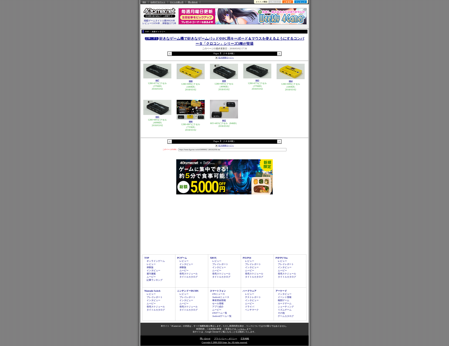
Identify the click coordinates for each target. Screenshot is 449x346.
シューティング (286, 306)
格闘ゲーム (283, 300)
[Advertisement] (224, 223)
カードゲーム (284, 303)
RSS (144, 2)
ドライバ (249, 306)
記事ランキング (155, 280)
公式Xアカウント (157, 2)
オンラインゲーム (156, 261)
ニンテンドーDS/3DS (187, 291)
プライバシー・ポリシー (225, 338)
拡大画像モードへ (226, 57)
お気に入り (275, 2)
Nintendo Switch (152, 291)
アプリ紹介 (218, 306)
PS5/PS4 (247, 258)
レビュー (151, 264)
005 (157, 117)
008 (191, 81)
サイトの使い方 (176, 2)
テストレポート (253, 297)
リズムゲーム (284, 309)
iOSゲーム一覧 (219, 313)
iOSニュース (218, 294)
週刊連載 (151, 273)
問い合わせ (193, 2)
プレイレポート (220, 264)
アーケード (281, 291)
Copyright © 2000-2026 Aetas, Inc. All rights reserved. (224, 342)
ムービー (151, 276)
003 (257, 80)
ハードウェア (249, 291)
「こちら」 (241, 329)
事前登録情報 (219, 300)
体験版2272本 (169, 23)
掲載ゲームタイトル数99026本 (159, 20)
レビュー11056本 (151, 23)
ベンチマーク (252, 309)
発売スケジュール (188, 273)
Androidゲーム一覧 (222, 316)
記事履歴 (287, 2)
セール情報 (218, 303)
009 (224, 81)
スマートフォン (218, 291)
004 (291, 81)
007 (157, 80)
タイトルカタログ (188, 276)
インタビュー (153, 270)
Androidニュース (220, 297)
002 (224, 120)
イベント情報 (284, 297)
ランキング (300, 2)
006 (191, 121)
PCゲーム (182, 258)
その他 (281, 313)
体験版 (150, 267)
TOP (146, 258)
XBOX (213, 258)
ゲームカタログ (286, 316)
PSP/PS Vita (282, 258)
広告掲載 (245, 338)
